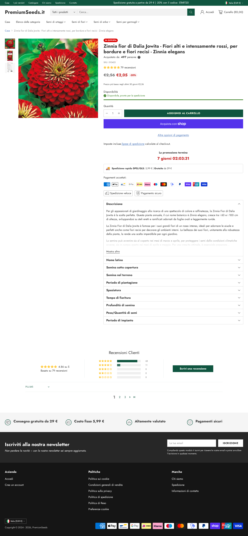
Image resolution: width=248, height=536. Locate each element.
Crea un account (14, 485)
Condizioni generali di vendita (105, 485)
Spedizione (178, 485)
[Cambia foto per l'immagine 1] (10, 44)
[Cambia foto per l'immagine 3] (10, 68)
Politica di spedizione (100, 497)
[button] (112, 67)
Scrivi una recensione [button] (193, 369)
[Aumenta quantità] (119, 113)
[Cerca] (191, 12)
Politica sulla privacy (100, 491)
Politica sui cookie (98, 479)
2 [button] (119, 397)
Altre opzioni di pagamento (173, 135)
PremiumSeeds (39, 527)
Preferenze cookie (98, 509)
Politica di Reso (97, 503)
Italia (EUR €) (235, 3)
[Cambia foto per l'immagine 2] (10, 56)
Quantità (108, 106)
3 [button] (125, 397)
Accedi (9, 479)
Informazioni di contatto (185, 491)
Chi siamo (177, 479)
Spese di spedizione (133, 144)
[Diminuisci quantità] (107, 113)
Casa (7, 30)
